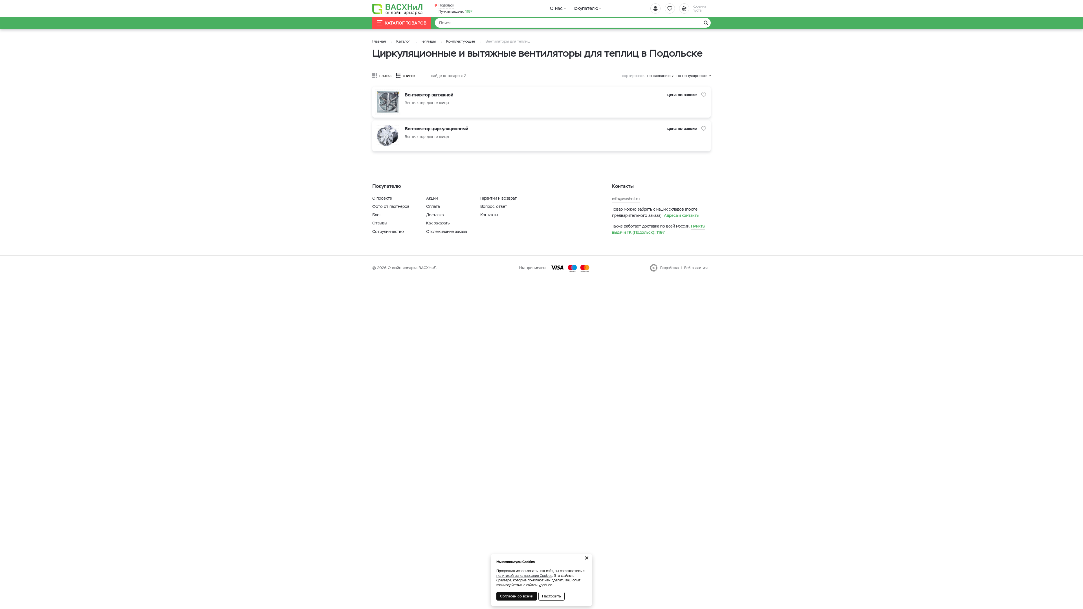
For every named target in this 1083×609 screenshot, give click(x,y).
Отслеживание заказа (446, 231)
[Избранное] (670, 8)
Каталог (403, 41)
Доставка (435, 214)
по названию (659, 76)
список (409, 75)
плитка (385, 75)
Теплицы (429, 41)
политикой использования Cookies (524, 575)
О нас (556, 8)
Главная (379, 41)
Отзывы (379, 223)
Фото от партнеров (391, 206)
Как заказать (438, 223)
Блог (376, 214)
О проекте (382, 198)
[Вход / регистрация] (655, 8)
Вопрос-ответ (493, 206)
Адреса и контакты (681, 215)
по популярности (692, 76)
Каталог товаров (405, 23)
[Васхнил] (397, 8)
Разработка (669, 268)
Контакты (489, 214)
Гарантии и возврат (498, 198)
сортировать (633, 76)
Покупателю (584, 8)
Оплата (433, 206)
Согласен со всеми (516, 596)
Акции (432, 198)
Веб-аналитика (696, 268)
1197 (455, 11)
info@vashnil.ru (626, 198)
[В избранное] (703, 94)
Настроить (551, 596)
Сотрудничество (388, 231)
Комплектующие (460, 41)
